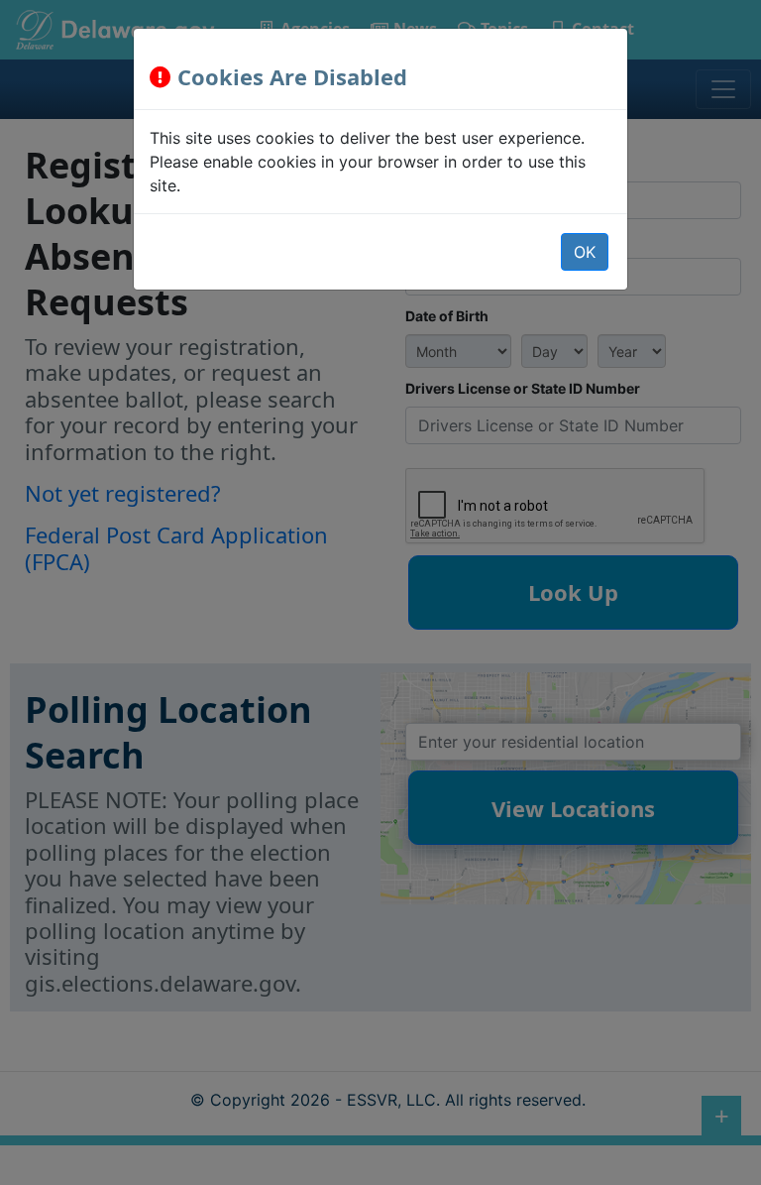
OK (585, 252)
